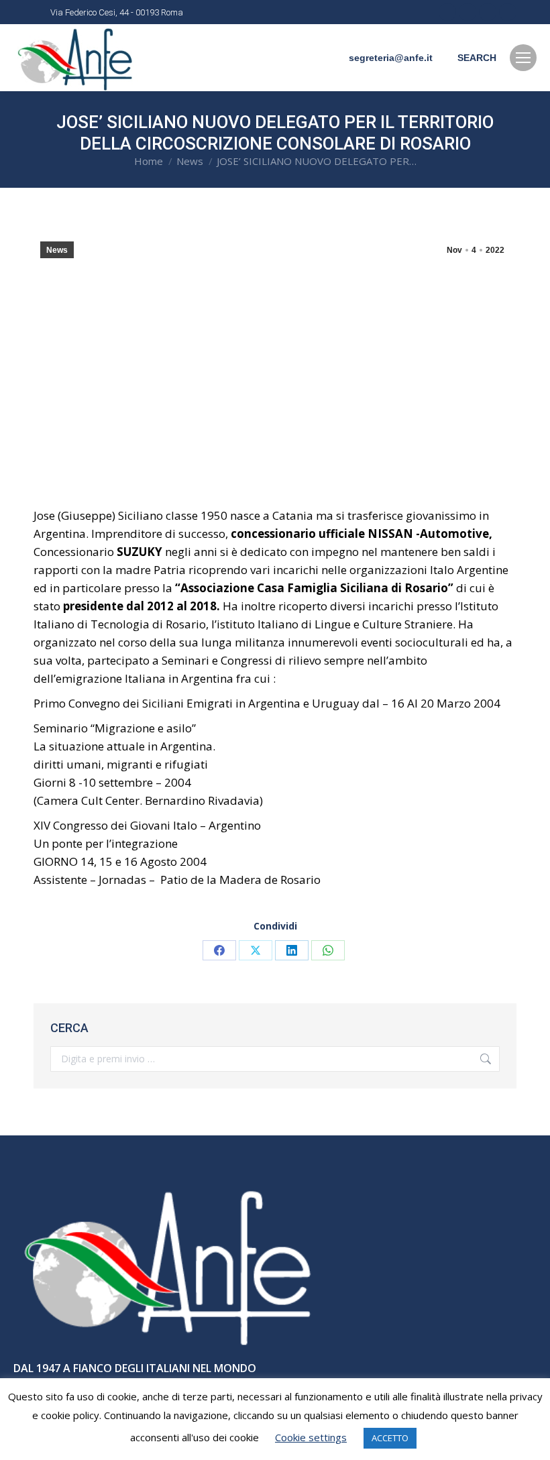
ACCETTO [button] (390, 1438)
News (57, 250)
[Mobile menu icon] (523, 57)
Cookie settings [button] (311, 1437)
